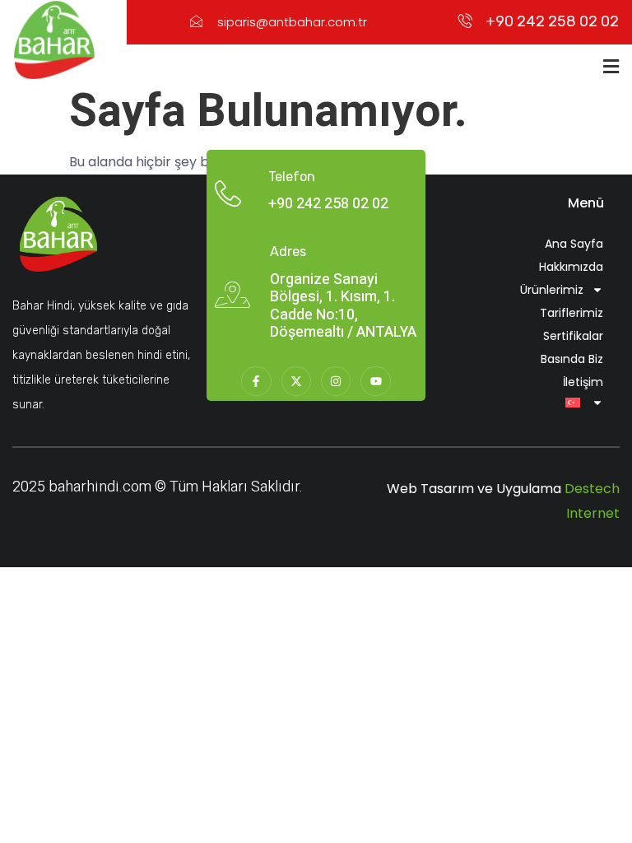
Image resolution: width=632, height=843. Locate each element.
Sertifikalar (573, 336)
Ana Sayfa (574, 243)
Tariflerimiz (571, 313)
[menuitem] (529, 403)
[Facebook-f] (256, 381)
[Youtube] (375, 381)
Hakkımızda (571, 266)
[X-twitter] (296, 381)
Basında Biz (572, 359)
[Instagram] (336, 381)
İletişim (583, 382)
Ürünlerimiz (551, 290)
